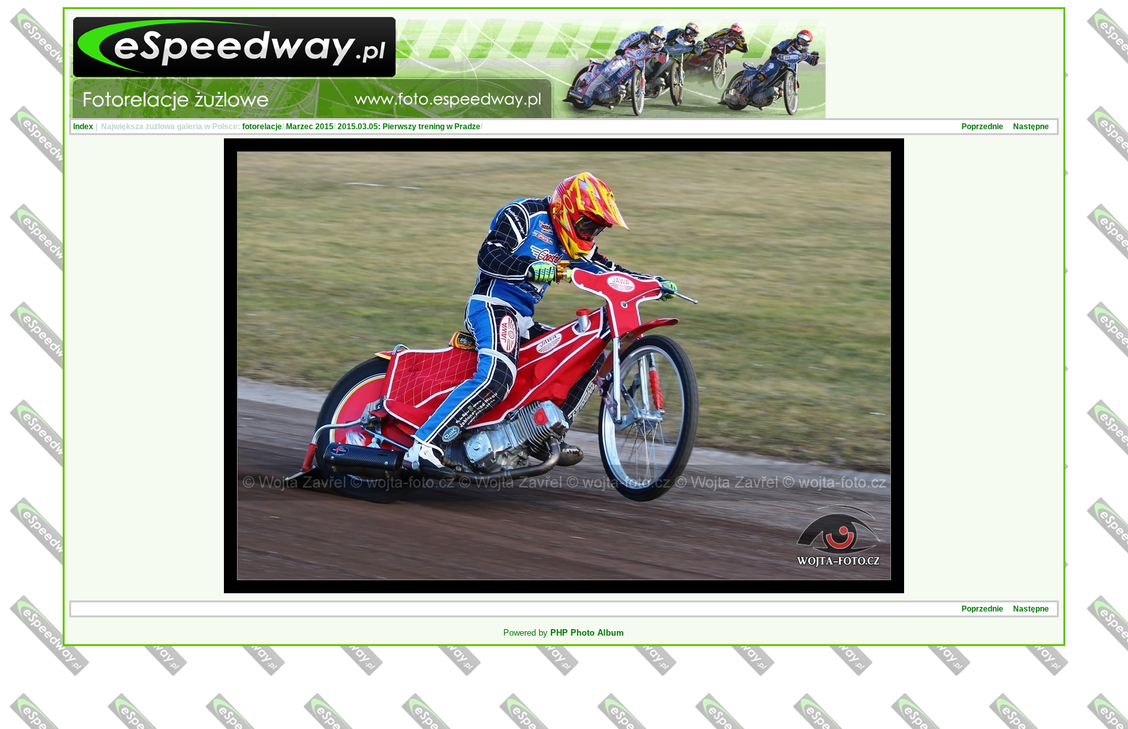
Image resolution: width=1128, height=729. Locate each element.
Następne (1031, 126)
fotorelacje (262, 126)
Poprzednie (982, 126)
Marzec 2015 (310, 126)
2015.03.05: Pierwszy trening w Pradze (408, 126)
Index (83, 126)
